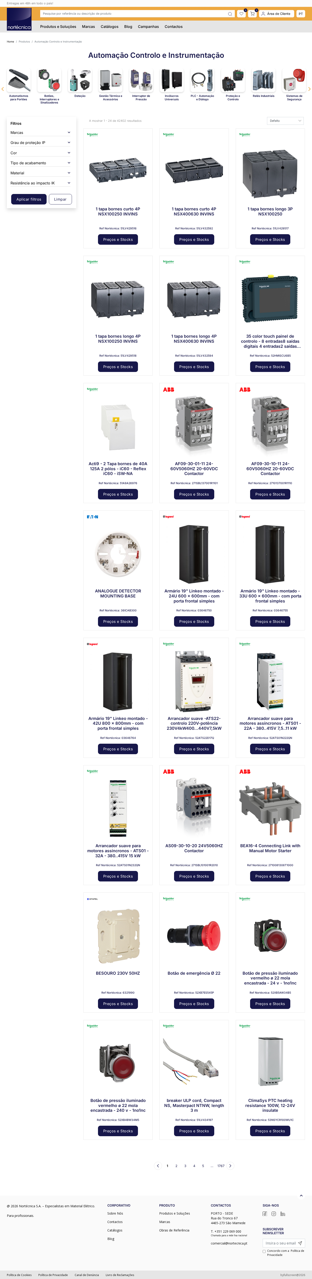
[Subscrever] (300, 1243)
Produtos (24, 41)
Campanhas (148, 26)
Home (10, 41)
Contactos (174, 26)
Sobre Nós (115, 1213)
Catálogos (110, 26)
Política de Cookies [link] (19, 1275)
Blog (128, 26)
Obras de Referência (174, 1230)
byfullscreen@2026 (292, 1275)
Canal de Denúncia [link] (87, 1275)
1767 (220, 1166)
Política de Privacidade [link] (53, 1275)
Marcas (88, 26)
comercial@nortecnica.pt (229, 1243)
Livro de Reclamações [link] (120, 1275)
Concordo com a (285, 1253)
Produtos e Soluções (58, 26)
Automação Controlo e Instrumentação (58, 41)
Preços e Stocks (118, 239)
